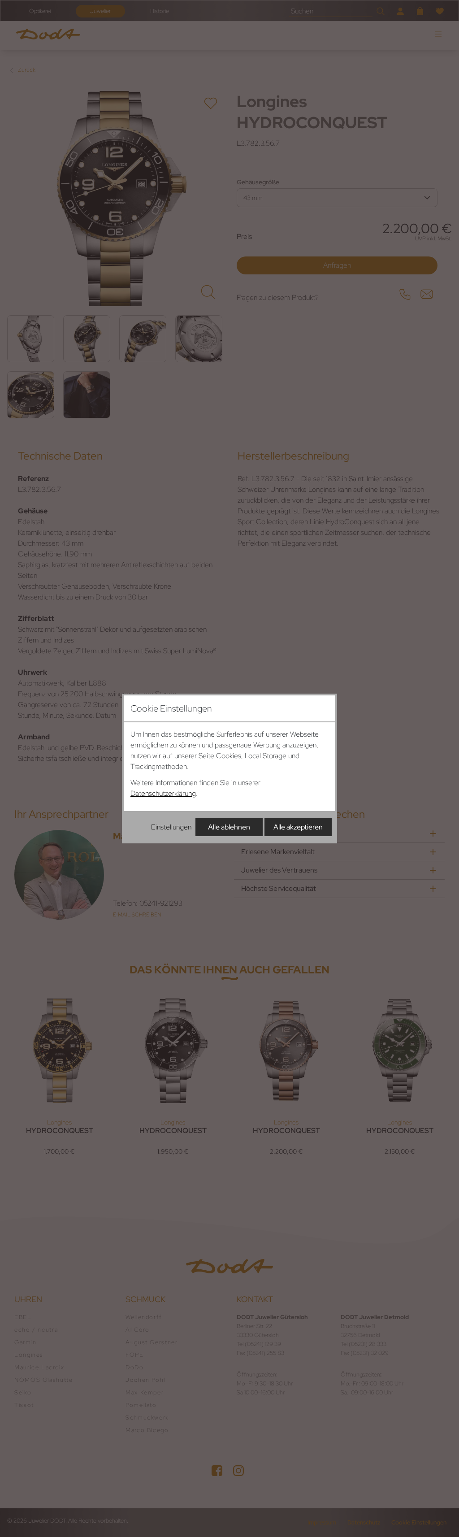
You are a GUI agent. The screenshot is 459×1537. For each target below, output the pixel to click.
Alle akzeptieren (298, 827)
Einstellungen (171, 827)
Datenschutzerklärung (163, 793)
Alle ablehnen (229, 827)
